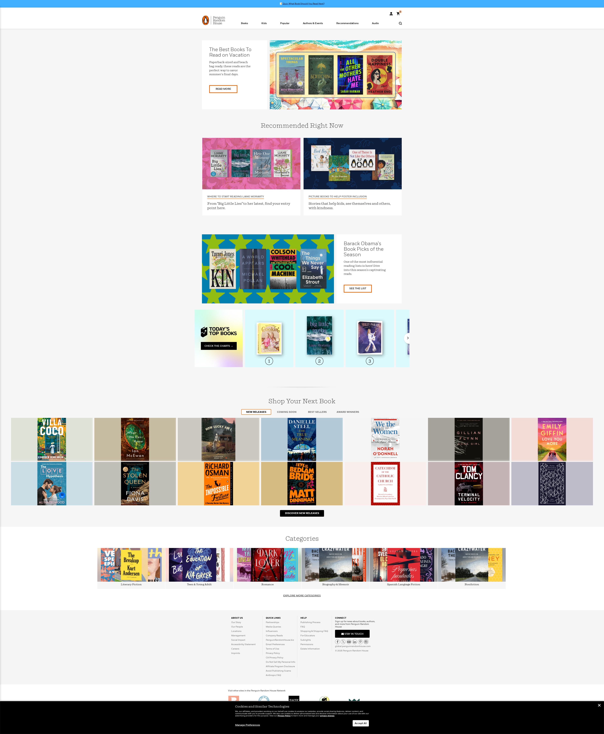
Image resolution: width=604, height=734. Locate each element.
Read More (223, 89)
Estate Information (310, 648)
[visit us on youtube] (349, 641)
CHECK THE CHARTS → (218, 346)
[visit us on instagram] (366, 641)
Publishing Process (310, 622)
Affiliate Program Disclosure (280, 666)
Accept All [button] (361, 723)
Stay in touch (354, 634)
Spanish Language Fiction (403, 584)
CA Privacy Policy (274, 657)
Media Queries (273, 626)
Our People (237, 626)
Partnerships (272, 622)
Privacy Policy (273, 653)
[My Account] (391, 12)
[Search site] (400, 23)
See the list (357, 288)
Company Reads (274, 635)
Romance (267, 584)
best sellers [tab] (317, 412)
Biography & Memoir (335, 584)
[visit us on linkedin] (354, 641)
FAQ (302, 626)
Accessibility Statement (243, 644)
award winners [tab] (348, 412)
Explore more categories (302, 595)
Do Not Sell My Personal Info (280, 662)
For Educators (307, 635)
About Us (237, 617)
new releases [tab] (256, 412)
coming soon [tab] (286, 412)
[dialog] (302, 717)
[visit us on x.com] (343, 641)
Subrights (305, 639)
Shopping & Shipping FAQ (314, 631)
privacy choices (327, 715)
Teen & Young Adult (199, 584)
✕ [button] (599, 705)
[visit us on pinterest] (360, 641)
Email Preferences (275, 644)
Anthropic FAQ (273, 675)
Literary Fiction (131, 584)
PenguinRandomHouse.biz (280, 639)
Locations (236, 631)
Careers (235, 648)
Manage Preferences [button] (247, 725)
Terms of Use (272, 648)
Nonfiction (472, 584)
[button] (244, 23)
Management (238, 635)
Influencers (272, 631)
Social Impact (238, 639)
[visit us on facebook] (337, 641)
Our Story (236, 622)
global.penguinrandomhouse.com (353, 646)
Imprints (235, 653)
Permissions (306, 644)
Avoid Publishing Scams (278, 670)
